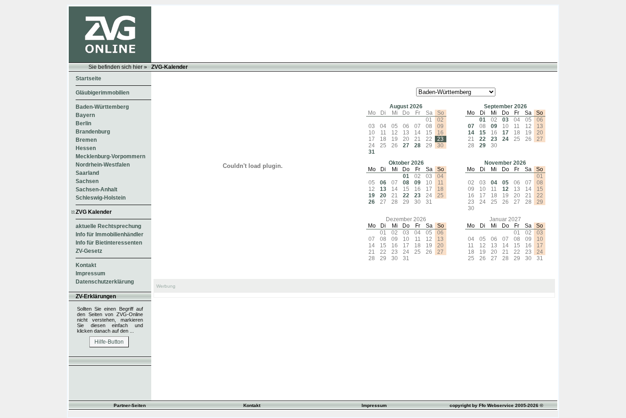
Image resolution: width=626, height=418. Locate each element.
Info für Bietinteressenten (109, 243)
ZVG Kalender (94, 212)
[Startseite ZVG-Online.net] (110, 60)
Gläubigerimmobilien (102, 92)
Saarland (87, 173)
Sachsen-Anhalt (96, 189)
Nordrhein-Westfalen (103, 165)
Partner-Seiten (130, 405)
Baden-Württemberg (102, 107)
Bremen (86, 140)
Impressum (90, 273)
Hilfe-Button (109, 342)
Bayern (85, 115)
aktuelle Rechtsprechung (108, 226)
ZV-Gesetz (89, 251)
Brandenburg (93, 131)
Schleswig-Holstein (101, 198)
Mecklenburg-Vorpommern (110, 156)
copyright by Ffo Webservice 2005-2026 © (496, 405)
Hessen (86, 148)
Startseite (88, 78)
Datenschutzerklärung (105, 282)
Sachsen (87, 181)
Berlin (83, 123)
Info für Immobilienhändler (109, 234)
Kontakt (86, 265)
